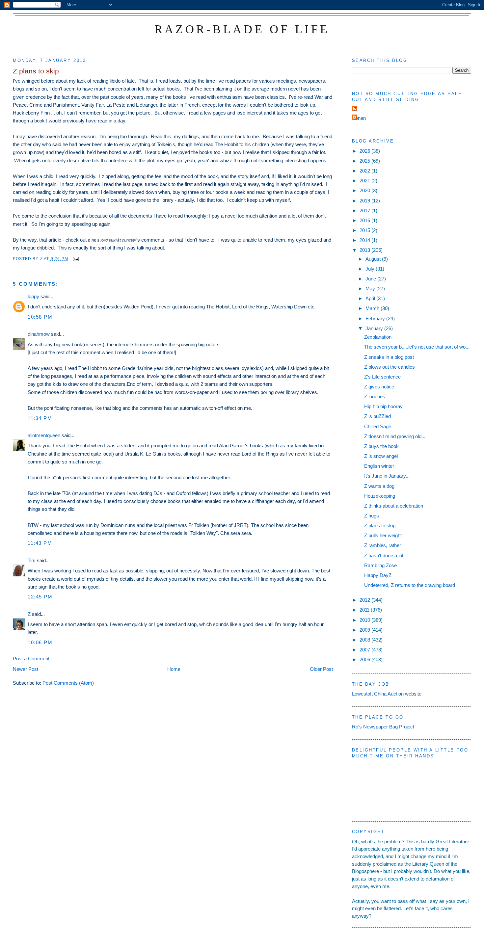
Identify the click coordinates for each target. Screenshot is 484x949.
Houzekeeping (379, 496)
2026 (365, 151)
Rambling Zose (380, 565)
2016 (365, 220)
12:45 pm (40, 596)
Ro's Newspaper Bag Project (383, 726)
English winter (379, 466)
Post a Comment (31, 658)
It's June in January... (387, 476)
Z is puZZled (377, 416)
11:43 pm (40, 543)
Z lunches (374, 396)
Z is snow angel (381, 456)
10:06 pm (40, 642)
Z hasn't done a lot (383, 555)
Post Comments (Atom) (68, 683)
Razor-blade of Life (242, 29)
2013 (365, 250)
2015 (365, 230)
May (370, 288)
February (375, 318)
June (371, 278)
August (373, 259)
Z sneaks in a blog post (389, 357)
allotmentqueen (44, 435)
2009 (365, 630)
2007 (365, 649)
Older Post (321, 669)
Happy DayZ (377, 575)
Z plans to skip (379, 525)
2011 (365, 610)
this (167, 136)
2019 (365, 200)
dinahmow (39, 334)
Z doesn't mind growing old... (394, 436)
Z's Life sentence (382, 377)
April (370, 298)
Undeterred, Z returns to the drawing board (409, 585)
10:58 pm (40, 317)
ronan (360, 118)
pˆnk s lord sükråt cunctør (112, 240)
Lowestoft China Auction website (386, 694)
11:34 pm (40, 418)
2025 (365, 161)
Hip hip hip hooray (383, 406)
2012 (365, 600)
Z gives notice (379, 386)
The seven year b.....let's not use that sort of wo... (417, 347)
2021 (365, 180)
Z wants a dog (379, 486)
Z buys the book (381, 446)
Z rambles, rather (382, 545)
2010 (365, 620)
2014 (365, 240)
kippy (33, 296)
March (373, 308)
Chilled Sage (377, 426)
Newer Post (25, 669)
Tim (32, 560)
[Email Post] (75, 258)
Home (173, 669)
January (374, 328)
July (370, 269)
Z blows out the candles (389, 367)
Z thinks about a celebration (393, 506)
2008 (365, 640)
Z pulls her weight (383, 535)
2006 (365, 659)
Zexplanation (377, 337)
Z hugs (371, 515)
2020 (365, 190)
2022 (365, 170)
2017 (365, 210)
